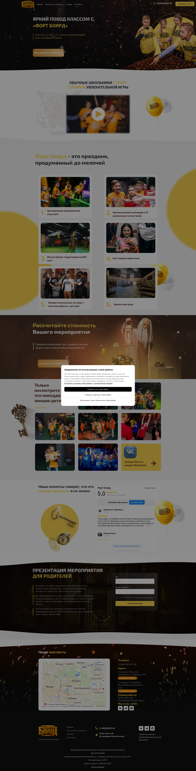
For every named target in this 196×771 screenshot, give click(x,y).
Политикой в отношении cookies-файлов (78, 383)
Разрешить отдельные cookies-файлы (98, 395)
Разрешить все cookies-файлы (98, 389)
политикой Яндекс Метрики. (103, 383)
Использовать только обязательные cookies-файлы (98, 400)
